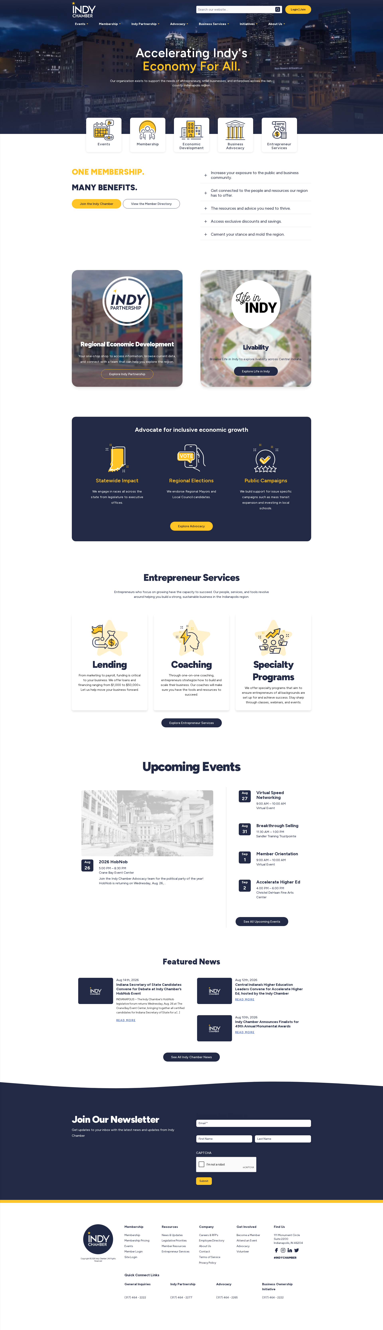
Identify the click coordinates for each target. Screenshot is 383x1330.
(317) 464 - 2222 (135, 1297)
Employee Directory (211, 1240)
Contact (204, 1251)
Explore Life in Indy (256, 371)
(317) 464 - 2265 (227, 1297)
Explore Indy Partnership (127, 374)
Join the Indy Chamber (96, 204)
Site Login (130, 1257)
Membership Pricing (136, 1240)
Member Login (133, 1251)
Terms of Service (209, 1257)
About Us (275, 24)
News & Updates (172, 1235)
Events (80, 24)
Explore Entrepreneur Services (191, 723)
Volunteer (243, 1251)
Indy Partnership (144, 24)
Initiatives (247, 24)
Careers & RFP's (208, 1235)
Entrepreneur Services (176, 1251)
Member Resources (174, 1246)
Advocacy (177, 24)
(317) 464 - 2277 (181, 1297)
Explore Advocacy (191, 526)
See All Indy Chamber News (191, 1057)
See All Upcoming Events (262, 921)
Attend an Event (247, 1240)
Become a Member (248, 1235)
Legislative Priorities (174, 1240)
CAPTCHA (203, 1153)
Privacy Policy (207, 1262)
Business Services (212, 24)
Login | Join (298, 9)
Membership (108, 24)
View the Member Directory (151, 204)
